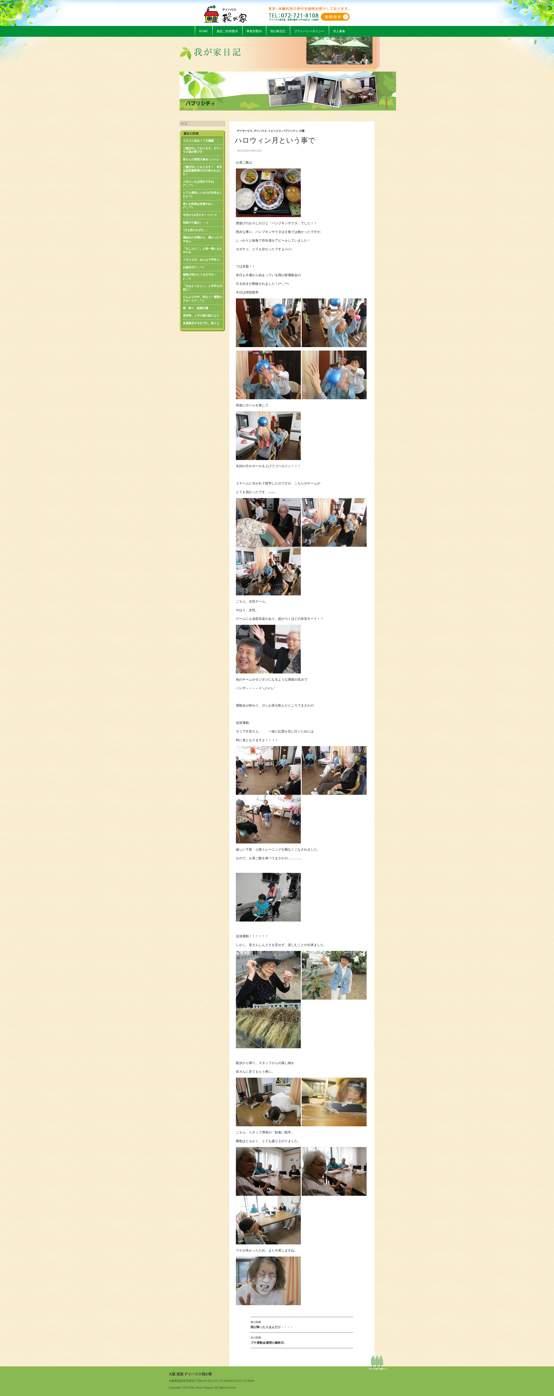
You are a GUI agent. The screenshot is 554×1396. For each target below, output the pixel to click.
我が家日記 (277, 31)
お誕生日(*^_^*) (193, 267)
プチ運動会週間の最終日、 (269, 1340)
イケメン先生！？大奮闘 (198, 140)
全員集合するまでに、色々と (201, 323)
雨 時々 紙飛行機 (195, 308)
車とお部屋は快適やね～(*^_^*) (198, 205)
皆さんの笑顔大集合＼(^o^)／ (202, 159)
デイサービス (245, 130)
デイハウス (260, 130)
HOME (203, 31)
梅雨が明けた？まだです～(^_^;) (200, 276)
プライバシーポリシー (309, 31)
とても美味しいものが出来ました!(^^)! (202, 194)
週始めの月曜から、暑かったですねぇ (202, 239)
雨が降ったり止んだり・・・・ (272, 1325)
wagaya (256, 150)
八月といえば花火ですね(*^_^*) (198, 183)
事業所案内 (254, 31)
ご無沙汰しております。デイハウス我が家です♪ (202, 150)
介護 (301, 130)
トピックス (274, 130)
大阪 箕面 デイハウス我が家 (190, 1374)
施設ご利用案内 (227, 31)
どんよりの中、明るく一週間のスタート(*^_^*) (202, 298)
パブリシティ (290, 130)
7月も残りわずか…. (195, 230)
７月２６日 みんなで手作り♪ (202, 259)
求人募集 (339, 31)
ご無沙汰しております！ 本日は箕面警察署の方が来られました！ (202, 170)
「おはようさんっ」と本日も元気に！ (202, 287)
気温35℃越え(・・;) (195, 222)
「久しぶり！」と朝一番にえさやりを (202, 250)
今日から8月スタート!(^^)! (200, 214)
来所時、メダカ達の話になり (201, 315)
